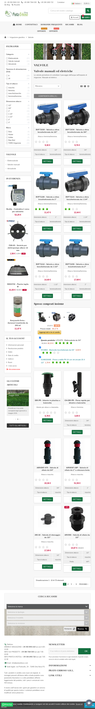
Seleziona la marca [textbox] (15, 607)
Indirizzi (11, 359)
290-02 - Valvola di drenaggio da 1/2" (47, 536)
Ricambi (16, 5)
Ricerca (81, 629)
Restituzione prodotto (15, 348)
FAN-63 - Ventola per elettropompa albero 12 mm (18, 247)
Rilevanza (38, 86)
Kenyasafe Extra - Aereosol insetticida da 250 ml (18, 322)
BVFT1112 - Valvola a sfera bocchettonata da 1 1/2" (47, 265)
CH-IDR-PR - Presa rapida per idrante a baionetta (77, 401)
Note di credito (13, 355)
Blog (8, 5)
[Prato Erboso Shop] (16, 13)
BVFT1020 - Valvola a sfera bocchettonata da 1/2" (47, 131)
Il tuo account (15, 338)
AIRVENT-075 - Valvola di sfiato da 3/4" (47, 469)
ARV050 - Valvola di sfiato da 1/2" (77, 536)
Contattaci (61, 2)
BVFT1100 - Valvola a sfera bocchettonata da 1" (47, 198)
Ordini (10, 352)
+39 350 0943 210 (13, 2)
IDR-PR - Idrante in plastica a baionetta (47, 401)
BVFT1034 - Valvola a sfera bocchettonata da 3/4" (77, 131)
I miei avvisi (12, 366)
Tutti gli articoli (17, 425)
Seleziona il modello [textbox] (15, 618)
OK (86, 651)
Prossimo (84, 584)
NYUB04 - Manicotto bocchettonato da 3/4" (58, 350)
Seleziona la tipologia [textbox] (16, 612)
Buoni (10, 362)
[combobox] (69, 10)
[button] (17, 419)
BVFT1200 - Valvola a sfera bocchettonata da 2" (77, 265)
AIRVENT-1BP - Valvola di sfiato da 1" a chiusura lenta (77, 469)
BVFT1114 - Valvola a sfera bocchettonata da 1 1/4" (77, 198)
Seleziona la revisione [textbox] (16, 623)
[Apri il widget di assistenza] (89, 703)
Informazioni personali (16, 345)
